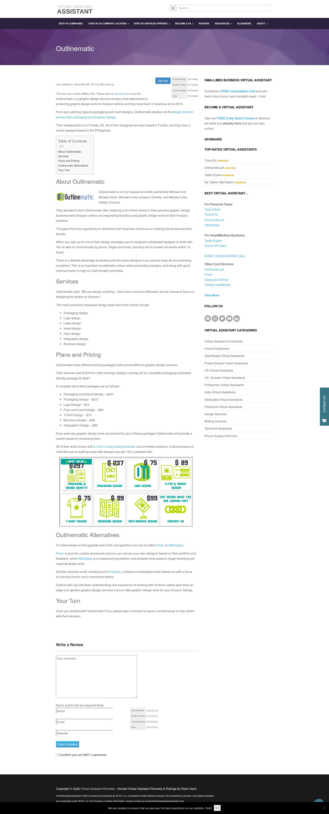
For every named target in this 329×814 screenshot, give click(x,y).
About (261, 23)
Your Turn (64, 170)
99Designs (175, 545)
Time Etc (210, 160)
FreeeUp (115, 571)
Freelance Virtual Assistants (223, 407)
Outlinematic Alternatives (73, 165)
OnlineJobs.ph (214, 167)
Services (63, 156)
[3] (152, 710)
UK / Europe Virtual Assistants (224, 377)
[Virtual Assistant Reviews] (75, 8)
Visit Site (163, 81)
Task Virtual (212, 209)
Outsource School (216, 279)
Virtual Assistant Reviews (98, 788)
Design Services (215, 414)
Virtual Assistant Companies (223, 341)
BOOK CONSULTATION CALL (225, 256)
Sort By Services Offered (151, 23)
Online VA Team (215, 245)
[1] (148, 710)
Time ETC (211, 214)
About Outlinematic (69, 151)
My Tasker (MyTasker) (219, 182)
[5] (157, 710)
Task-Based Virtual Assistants (224, 356)
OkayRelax (212, 225)
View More (211, 295)
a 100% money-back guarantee (114, 446)
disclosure (120, 93)
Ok (217, 808)
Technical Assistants (218, 428)
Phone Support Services (220, 436)
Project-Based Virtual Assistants (226, 363)
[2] (150, 710)
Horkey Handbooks (217, 285)
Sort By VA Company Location (107, 23)
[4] (154, 710)
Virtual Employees (216, 348)
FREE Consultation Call (238, 91)
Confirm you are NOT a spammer (82, 755)
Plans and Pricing (68, 161)
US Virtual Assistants (218, 370)
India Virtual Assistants (219, 392)
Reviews (204, 23)
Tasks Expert (213, 175)
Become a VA (183, 23)
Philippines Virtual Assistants (224, 385)
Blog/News (244, 23)
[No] (324, 808)
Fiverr (160, 545)
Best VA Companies (71, 23)
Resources (222, 23)
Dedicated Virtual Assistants (223, 399)
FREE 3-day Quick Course (236, 118)
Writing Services (215, 421)
